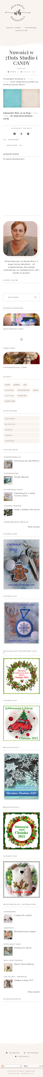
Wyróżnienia (31, 28)
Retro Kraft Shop (12, 944)
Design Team (21, 30)
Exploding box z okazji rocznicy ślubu (24, 494)
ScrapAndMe (10, 912)
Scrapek (8, 435)
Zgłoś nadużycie (12, 999)
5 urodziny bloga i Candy (15, 367)
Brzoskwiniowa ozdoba (25, 931)
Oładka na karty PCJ (23, 980)
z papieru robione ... (13, 506)
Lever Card (9, 395)
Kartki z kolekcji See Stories (27, 509)
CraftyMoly (10, 418)
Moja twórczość (27, 1071)
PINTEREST (23, 1056)
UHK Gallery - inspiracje (15, 977)
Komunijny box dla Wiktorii (26, 461)
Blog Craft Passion (13, 960)
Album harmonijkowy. (24, 964)
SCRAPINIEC (10, 441)
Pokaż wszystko (34, 527)
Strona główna (13, 28)
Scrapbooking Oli (12, 457)
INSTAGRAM (32, 1053)
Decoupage (9, 390)
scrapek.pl (9, 928)
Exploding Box (24, 390)
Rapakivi (9, 430)
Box (25, 385)
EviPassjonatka (11, 473)
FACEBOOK (14, 1053)
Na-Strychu (10, 424)
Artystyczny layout (23, 948)
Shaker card (10, 401)
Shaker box (22, 395)
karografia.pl (28, 1073)
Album (7, 385)
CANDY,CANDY (9, 348)
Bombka (17, 385)
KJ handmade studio (13, 489)
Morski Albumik (21, 477)
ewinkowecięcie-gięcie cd (16, 522)
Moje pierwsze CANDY (13, 329)
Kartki (35, 390)
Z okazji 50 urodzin (23, 915)
